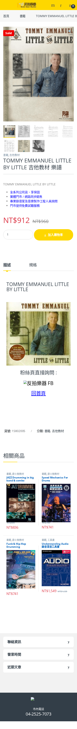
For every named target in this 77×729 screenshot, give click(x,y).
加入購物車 (55, 235)
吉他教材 (14, 155)
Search (53, 5)
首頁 (6, 16)
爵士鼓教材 (18, 473)
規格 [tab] (33, 265)
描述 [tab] (7, 265)
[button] (70, 31)
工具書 (51, 540)
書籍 (23, 16)
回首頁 (38, 393)
